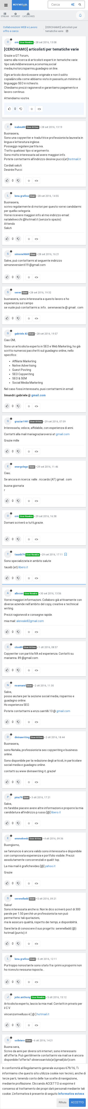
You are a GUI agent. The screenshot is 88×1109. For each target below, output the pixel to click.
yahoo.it (50, 866)
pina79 (18, 797)
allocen (19, 593)
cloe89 (19, 647)
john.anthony (22, 997)
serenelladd (21, 898)
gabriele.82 (21, 333)
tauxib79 (20, 554)
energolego (21, 466)
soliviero (20, 1040)
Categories (28, 16)
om (16, 42)
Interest (15, 16)
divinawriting (22, 737)
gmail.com (38, 395)
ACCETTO (77, 1102)
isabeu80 (20, 127)
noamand (20, 685)
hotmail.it (74, 159)
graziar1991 (22, 421)
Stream (5, 16)
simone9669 (22, 254)
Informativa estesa (71, 1093)
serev (18, 292)
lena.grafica (22, 196)
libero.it (23, 567)
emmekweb (21, 838)
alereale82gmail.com (30, 621)
